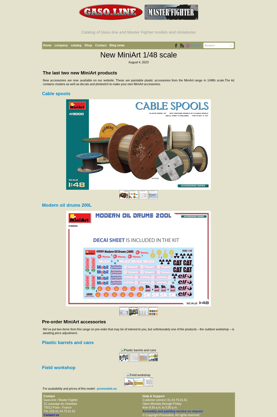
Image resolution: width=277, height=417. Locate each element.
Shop (88, 45)
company (61, 45)
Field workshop (59, 367)
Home (47, 45)
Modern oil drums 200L (67, 205)
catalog (76, 45)
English (196, 45)
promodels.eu (107, 388)
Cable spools (57, 93)
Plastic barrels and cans (68, 342)
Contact (100, 45)
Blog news (117, 45)
